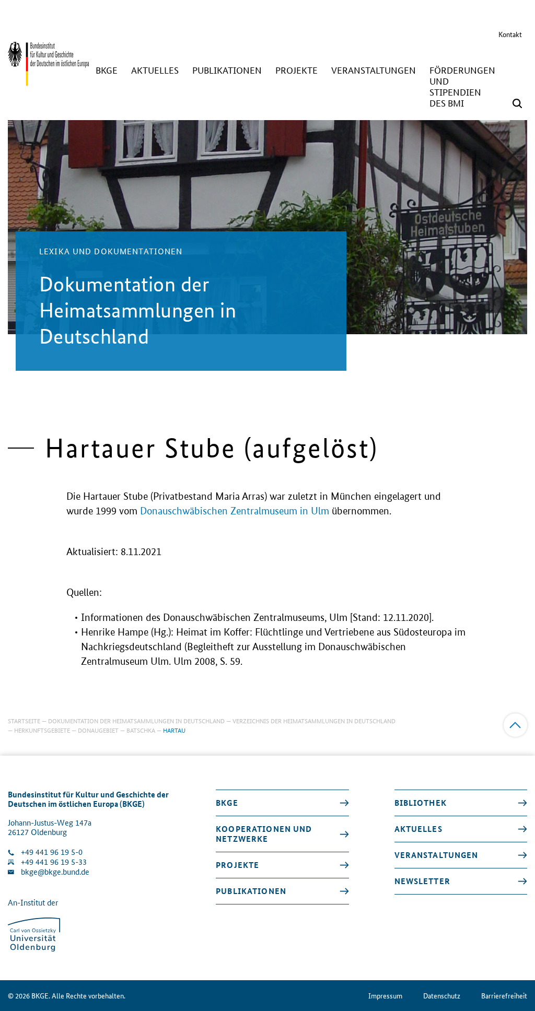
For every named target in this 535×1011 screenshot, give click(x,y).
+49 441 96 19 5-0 (52, 852)
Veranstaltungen (436, 855)
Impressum (385, 996)
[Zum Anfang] (515, 725)
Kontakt (510, 34)
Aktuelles (418, 828)
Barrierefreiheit (504, 996)
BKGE (227, 802)
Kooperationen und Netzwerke (264, 833)
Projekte (237, 865)
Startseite (24, 720)
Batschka (140, 730)
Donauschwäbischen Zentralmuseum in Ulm (234, 511)
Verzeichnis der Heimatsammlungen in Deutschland (314, 720)
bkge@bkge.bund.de (55, 872)
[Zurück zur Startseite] (48, 81)
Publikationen (251, 891)
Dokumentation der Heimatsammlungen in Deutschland (136, 720)
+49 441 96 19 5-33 (54, 862)
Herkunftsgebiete (42, 730)
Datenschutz (441, 996)
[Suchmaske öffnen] (517, 103)
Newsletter (422, 881)
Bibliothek (420, 802)
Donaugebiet (98, 730)
